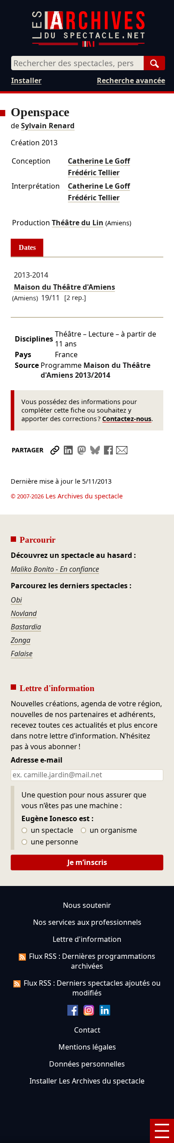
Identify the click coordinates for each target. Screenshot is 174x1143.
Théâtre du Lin (78, 223)
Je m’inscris (87, 862)
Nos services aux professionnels (87, 922)
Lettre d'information (87, 939)
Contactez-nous (126, 418)
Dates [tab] (27, 247)
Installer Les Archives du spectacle (87, 1081)
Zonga (20, 640)
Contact (87, 1030)
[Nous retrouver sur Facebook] (72, 1013)
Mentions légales (87, 1047)
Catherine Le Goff (99, 161)
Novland (24, 613)
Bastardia (26, 627)
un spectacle (51, 831)
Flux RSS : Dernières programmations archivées (92, 961)
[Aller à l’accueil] (88, 45)
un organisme (112, 831)
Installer (26, 80)
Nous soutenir (87, 905)
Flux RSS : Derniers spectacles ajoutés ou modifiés (92, 988)
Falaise (22, 653)
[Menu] (162, 1131)
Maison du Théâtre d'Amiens (64, 287)
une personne (53, 842)
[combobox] (77, 63)
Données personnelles (87, 1064)
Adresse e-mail (36, 760)
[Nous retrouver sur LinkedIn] (104, 1013)
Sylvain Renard (48, 126)
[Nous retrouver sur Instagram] (88, 1013)
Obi (16, 600)
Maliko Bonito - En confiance (55, 569)
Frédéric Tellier (94, 172)
